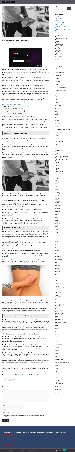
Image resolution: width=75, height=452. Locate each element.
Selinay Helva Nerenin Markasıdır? (9, 248)
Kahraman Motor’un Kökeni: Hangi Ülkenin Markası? (14, 108)
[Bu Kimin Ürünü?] (8, 2)
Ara (56, 6)
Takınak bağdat (58, 20)
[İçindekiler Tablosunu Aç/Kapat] (27, 107)
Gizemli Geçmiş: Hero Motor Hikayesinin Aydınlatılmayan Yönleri (16, 110)
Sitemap (5, 445)
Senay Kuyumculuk (59, 24)
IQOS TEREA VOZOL (59, 22)
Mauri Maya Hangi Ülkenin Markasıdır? (11, 380)
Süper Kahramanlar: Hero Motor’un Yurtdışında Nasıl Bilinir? (15, 111)
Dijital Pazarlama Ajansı (9, 438)
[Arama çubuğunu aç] (70, 2)
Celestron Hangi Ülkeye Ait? (9, 379)
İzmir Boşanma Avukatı (9, 442)
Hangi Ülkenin (6, 378)
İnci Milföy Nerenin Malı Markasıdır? (21, 374)
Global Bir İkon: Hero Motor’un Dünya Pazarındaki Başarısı (15, 113)
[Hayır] (73, 450)
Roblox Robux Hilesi (8, 435)
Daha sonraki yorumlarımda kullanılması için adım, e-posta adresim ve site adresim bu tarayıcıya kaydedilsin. (24, 416)
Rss (13, 445)
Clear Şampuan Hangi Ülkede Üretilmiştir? (11, 104)
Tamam (64, 450)
